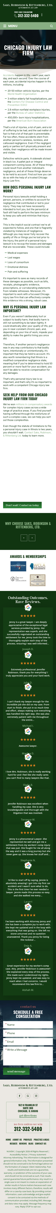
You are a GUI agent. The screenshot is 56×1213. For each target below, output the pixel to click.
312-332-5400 (28, 15)
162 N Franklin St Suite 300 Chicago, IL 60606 (28, 1108)
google (28, 1096)
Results (13, 1143)
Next (32, 538)
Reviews (23, 1143)
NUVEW (10, 1151)
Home (8, 1140)
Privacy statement (37, 1154)
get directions (28, 1115)
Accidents (8, 75)
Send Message (16, 1071)
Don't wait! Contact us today (22, 505)
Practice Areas (41, 1140)
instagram (36, 1096)
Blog (30, 1143)
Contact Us (40, 1143)
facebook (19, 1096)
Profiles (27, 1140)
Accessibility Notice (19, 1154)
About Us (17, 1140)
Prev (24, 538)
